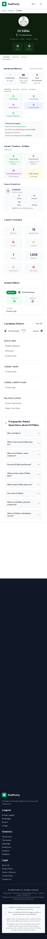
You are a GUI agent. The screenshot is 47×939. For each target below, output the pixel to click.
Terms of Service (8, 872)
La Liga (5, 826)
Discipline (32, 89)
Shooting (16, 89)
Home (4, 11)
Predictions (6, 847)
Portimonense (25, 35)
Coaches (5, 851)
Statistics (15, 57)
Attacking (7, 89)
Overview (6, 57)
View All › (39, 323)
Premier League (8, 815)
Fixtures (24, 57)
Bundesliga (6, 818)
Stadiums (6, 854)
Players (11, 11)
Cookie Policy (7, 876)
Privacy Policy (7, 869)
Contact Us (6, 879)
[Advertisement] (23, 548)
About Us (6, 865)
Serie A (5, 822)
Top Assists (6, 840)
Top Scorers (7, 837)
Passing (24, 89)
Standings (6, 844)
